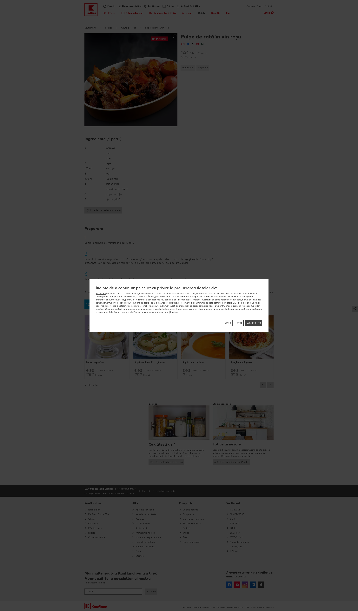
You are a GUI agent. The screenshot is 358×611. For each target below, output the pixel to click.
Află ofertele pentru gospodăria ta (231, 462)
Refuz (239, 322)
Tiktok (261, 584)
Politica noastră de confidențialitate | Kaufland (156, 312)
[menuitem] (109, 13)
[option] (107, 347)
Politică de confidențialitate (204, 607)
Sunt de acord (254, 322)
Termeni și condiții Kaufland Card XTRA (233, 607)
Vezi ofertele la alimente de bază (166, 462)
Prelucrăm (101, 293)
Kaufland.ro (90, 27)
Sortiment (233, 503)
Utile (135, 503)
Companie (186, 503)
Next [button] (270, 385)
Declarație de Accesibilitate (262, 607)
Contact (268, 6)
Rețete (108, 27)
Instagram (245, 584)
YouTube (237, 584)
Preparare (203, 67)
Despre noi (186, 607)
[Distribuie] (183, 44)
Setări (228, 322)
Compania (250, 6)
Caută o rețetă (128, 27)
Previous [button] (263, 385)
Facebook (229, 584)
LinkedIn (253, 584)
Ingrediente (187, 67)
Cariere (260, 6)
